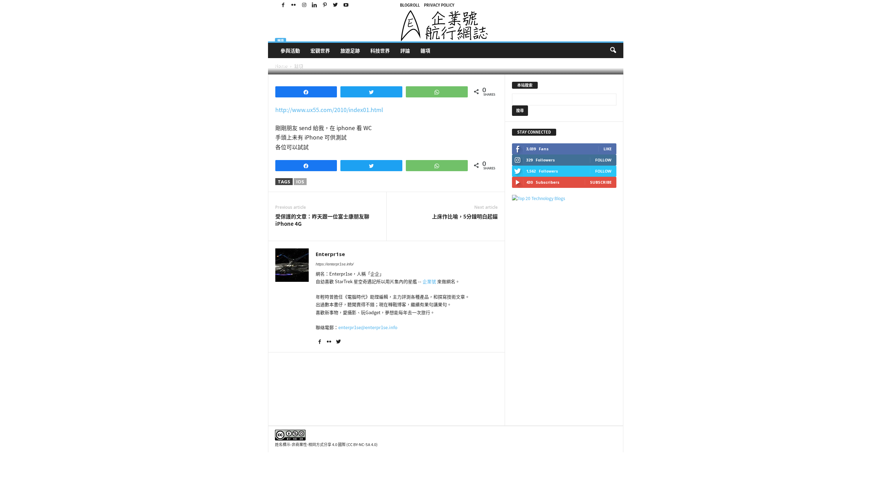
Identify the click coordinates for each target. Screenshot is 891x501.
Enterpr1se (291, 65)
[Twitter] (335, 5)
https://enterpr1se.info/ (335, 264)
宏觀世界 (320, 50)
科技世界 (380, 50)
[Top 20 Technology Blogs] (564, 198)
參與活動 (290, 50)
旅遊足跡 (350, 50)
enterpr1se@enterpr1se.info (367, 327)
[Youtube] (346, 5)
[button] (613, 50)
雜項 (425, 50)
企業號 (429, 281)
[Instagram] (304, 5)
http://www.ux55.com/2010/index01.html (329, 109)
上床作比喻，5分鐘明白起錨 (465, 216)
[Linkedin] (314, 5)
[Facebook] (283, 5)
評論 (405, 50)
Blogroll (410, 5)
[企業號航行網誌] (445, 25)
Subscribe (601, 182)
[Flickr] (294, 5)
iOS (300, 181)
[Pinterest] (325, 5)
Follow (603, 159)
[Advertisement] (564, 313)
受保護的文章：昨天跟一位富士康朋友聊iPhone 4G (322, 220)
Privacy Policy (439, 5)
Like (608, 148)
